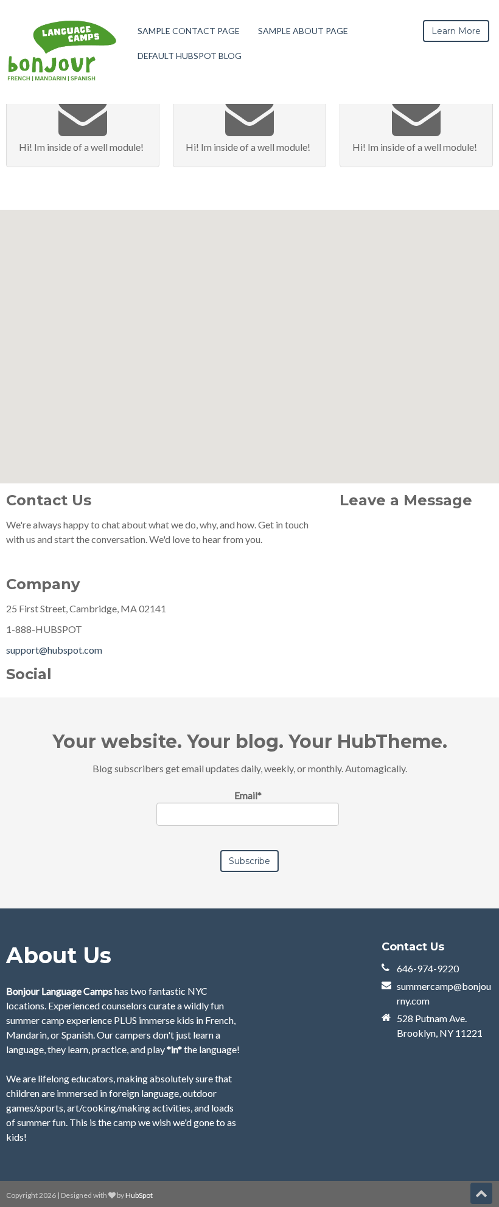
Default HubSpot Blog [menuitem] (190, 55)
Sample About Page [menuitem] (303, 31)
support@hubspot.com (54, 649)
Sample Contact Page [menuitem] (189, 31)
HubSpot (139, 1195)
